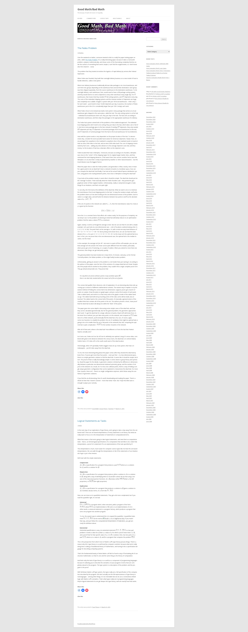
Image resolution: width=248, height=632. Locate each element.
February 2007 (150, 403)
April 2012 (149, 259)
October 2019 (150, 129)
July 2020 (148, 126)
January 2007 (150, 405)
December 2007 (150, 380)
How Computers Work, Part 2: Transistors (158, 71)
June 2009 (149, 338)
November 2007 (150, 382)
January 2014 (150, 210)
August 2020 (149, 124)
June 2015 (149, 177)
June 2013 (149, 226)
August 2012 (149, 249)
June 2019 (149, 131)
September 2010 (151, 303)
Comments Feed (91, 18)
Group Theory (103, 409)
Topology (111, 409)
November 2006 (150, 410)
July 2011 (148, 280)
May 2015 (149, 180)
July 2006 (148, 419)
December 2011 (150, 268)
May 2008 (149, 368)
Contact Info (104, 18)
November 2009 (150, 326)
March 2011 (149, 289)
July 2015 (148, 175)
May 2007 (149, 396)
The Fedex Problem (87, 48)
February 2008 (150, 375)
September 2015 (151, 173)
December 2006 (150, 407)
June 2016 (149, 161)
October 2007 (150, 384)
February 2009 (150, 347)
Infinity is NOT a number (163, 94)
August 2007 (149, 389)
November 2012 (150, 242)
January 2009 (150, 349)
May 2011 (149, 284)
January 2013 (150, 238)
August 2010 (149, 305)
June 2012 (149, 254)
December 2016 (150, 152)
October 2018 (150, 138)
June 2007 (149, 393)
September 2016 (151, 154)
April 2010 (149, 314)
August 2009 (149, 333)
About (128, 18)
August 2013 (149, 222)
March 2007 (149, 400)
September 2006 (151, 414)
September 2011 (151, 275)
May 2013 (149, 229)
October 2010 (150, 301)
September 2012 (151, 247)
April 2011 (149, 287)
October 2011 (150, 273)
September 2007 (151, 386)
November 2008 (150, 354)
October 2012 (150, 245)
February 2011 (150, 291)
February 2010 (150, 319)
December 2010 (150, 296)
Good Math (95, 409)
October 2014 (150, 191)
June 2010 (149, 310)
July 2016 (148, 159)
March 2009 (149, 345)
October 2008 (150, 356)
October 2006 (150, 412)
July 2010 (148, 307)
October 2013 (150, 217)
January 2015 (150, 189)
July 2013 (148, 224)
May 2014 (149, 201)
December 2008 (150, 352)
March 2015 (149, 184)
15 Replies (81, 53)
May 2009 (149, 340)
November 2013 (150, 215)
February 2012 (150, 263)
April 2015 (149, 182)
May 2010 (149, 312)
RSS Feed (80, 18)
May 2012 (149, 256)
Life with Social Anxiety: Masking (160, 91)
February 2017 (150, 150)
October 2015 (150, 170)
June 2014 (149, 198)
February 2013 (150, 235)
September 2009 (151, 331)
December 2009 (150, 324)
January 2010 (150, 321)
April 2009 (149, 342)
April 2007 (149, 398)
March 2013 (149, 233)
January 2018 (150, 143)
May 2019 (149, 133)
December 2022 (150, 117)
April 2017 (149, 147)
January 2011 (150, 294)
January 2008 (150, 377)
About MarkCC (117, 18)
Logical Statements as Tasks (92, 420)
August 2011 (149, 277)
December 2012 (150, 240)
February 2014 (150, 208)
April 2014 (149, 203)
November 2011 (150, 270)
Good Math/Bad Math (91, 9)
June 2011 (149, 282)
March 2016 (149, 163)
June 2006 (149, 421)
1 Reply (80, 425)
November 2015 (150, 168)
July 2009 (148, 335)
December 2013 (150, 212)
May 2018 (149, 140)
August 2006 (149, 417)
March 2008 (149, 373)
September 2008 (151, 359)
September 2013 (151, 219)
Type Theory (95, 607)
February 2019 (150, 136)
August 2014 (149, 196)
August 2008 (149, 361)
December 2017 (150, 145)
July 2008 (148, 363)
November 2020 (150, 122)
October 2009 (150, 328)
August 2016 (149, 156)
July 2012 (148, 252)
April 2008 (149, 370)
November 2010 (150, 298)
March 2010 (149, 317)
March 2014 (149, 205)
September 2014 (151, 194)
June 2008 (149, 366)
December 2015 (150, 166)
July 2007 (148, 391)
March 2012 (149, 261)
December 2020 (150, 119)
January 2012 (150, 266)
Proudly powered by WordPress (86, 624)
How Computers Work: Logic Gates (156, 68)
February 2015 (150, 187)
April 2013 (149, 231)
